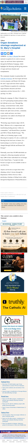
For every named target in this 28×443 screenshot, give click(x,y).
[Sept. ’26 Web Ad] (12, 291)
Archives (15, 440)
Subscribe (11, 441)
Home (3, 440)
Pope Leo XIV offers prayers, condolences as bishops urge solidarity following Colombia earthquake (13, 400)
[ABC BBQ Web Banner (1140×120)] (14, 432)
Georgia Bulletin (10, 8)
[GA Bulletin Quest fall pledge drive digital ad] (12, 342)
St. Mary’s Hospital (12, 56)
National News (5, 382)
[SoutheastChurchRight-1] (12, 355)
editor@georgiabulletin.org (9, 437)
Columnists (23, 440)
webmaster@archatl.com (19, 437)
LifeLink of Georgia (6, 78)
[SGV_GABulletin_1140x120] (14, 3)
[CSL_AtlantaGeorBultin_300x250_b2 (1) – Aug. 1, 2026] (12, 271)
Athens (3, 40)
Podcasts (4, 441)
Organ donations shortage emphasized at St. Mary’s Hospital (13, 45)
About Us (9, 440)
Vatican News (5, 413)
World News (4, 396)
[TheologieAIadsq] (14, 252)
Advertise (19, 441)
